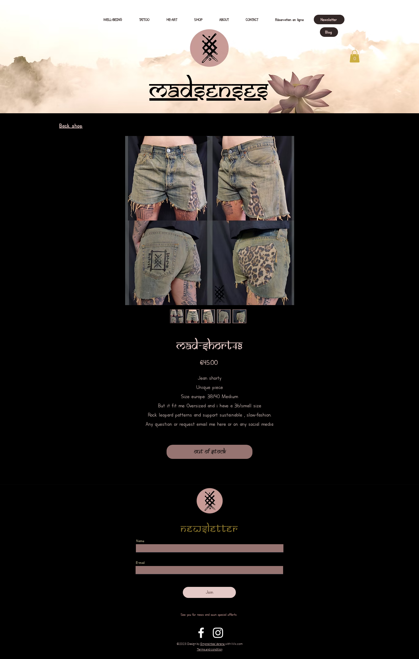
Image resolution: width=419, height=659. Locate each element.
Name (140, 541)
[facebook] (201, 633)
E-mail (140, 562)
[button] (354, 56)
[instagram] (218, 633)
